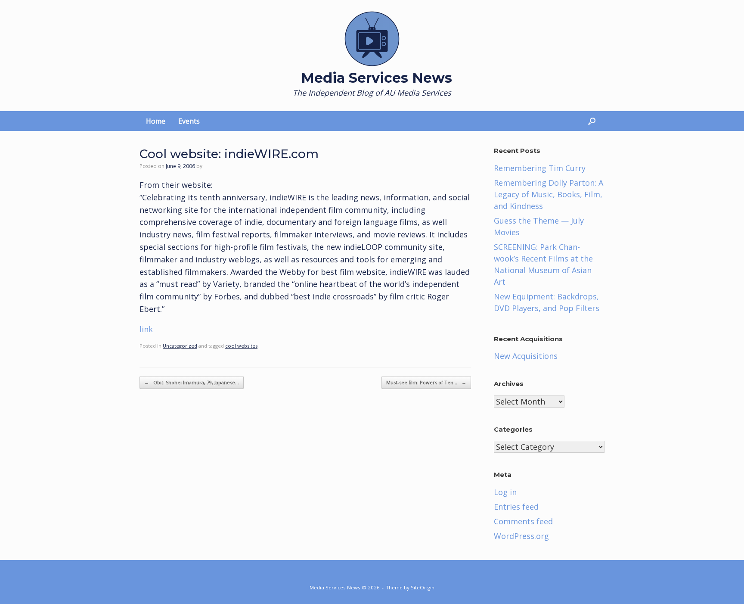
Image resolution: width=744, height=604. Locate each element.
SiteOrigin (422, 587)
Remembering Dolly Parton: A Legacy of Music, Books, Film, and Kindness (548, 194)
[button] (591, 121)
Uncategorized (180, 345)
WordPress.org (521, 536)
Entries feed (516, 506)
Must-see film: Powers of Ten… (426, 382)
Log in (505, 492)
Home (155, 121)
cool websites (241, 345)
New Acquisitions (526, 356)
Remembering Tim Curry (540, 168)
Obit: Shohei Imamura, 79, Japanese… (191, 382)
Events (189, 121)
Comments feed (523, 521)
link (146, 329)
